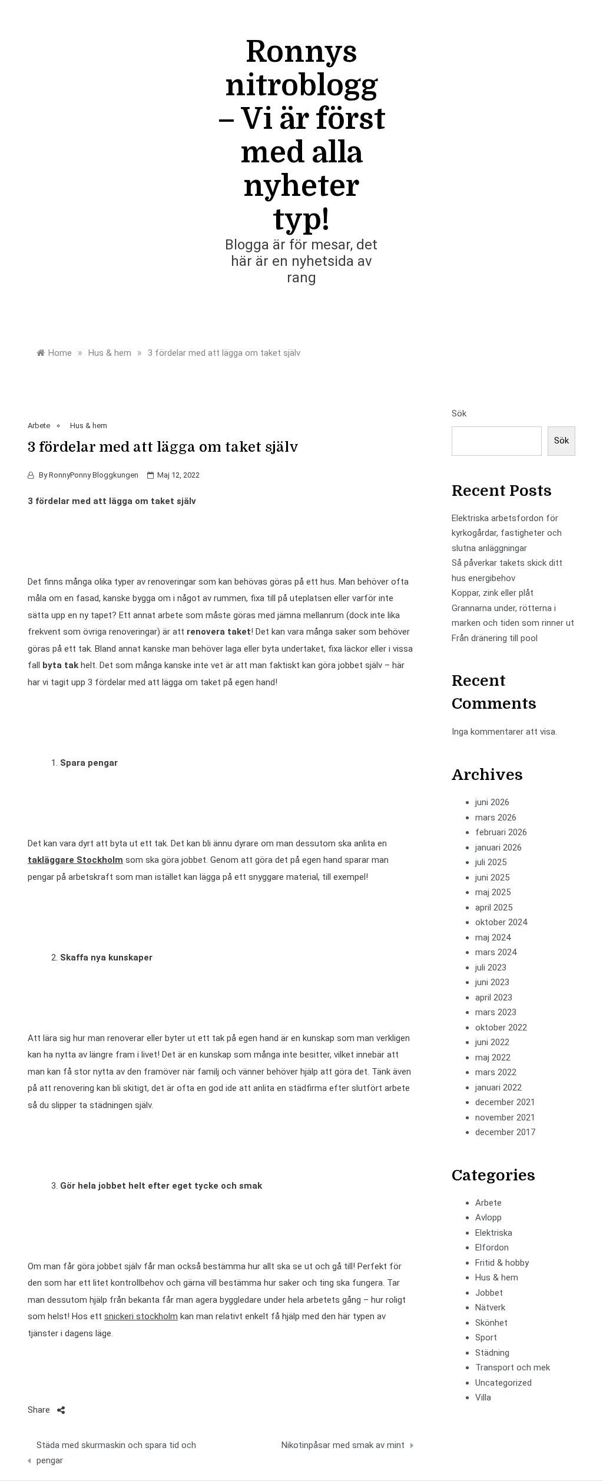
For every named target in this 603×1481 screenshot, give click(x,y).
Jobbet (489, 1292)
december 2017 (505, 1132)
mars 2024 (495, 952)
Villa (483, 1397)
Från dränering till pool (495, 638)
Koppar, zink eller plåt (493, 593)
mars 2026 (495, 817)
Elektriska (493, 1233)
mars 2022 (495, 1072)
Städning (492, 1352)
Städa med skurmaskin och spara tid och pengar (116, 1453)
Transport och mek (512, 1367)
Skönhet (491, 1322)
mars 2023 (495, 1012)
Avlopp (488, 1217)
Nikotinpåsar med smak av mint (343, 1445)
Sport (486, 1337)
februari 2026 (501, 832)
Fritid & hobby (502, 1262)
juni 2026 (492, 802)
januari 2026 (498, 847)
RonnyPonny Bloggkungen (93, 475)
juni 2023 (492, 982)
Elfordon (492, 1247)
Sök (459, 413)
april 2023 (493, 997)
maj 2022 (493, 1057)
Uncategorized (503, 1382)
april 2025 (493, 907)
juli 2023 (490, 967)
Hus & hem (88, 425)
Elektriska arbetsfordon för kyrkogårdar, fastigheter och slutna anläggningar (507, 533)
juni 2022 (492, 1042)
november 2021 (505, 1117)
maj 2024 (493, 937)
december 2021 (505, 1102)
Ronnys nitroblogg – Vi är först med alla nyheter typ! (301, 135)
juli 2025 (490, 862)
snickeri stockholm (141, 1316)
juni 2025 (492, 877)
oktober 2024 (501, 922)
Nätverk (490, 1307)
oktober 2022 (501, 1027)
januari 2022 (498, 1087)
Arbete (39, 425)
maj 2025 (493, 892)
